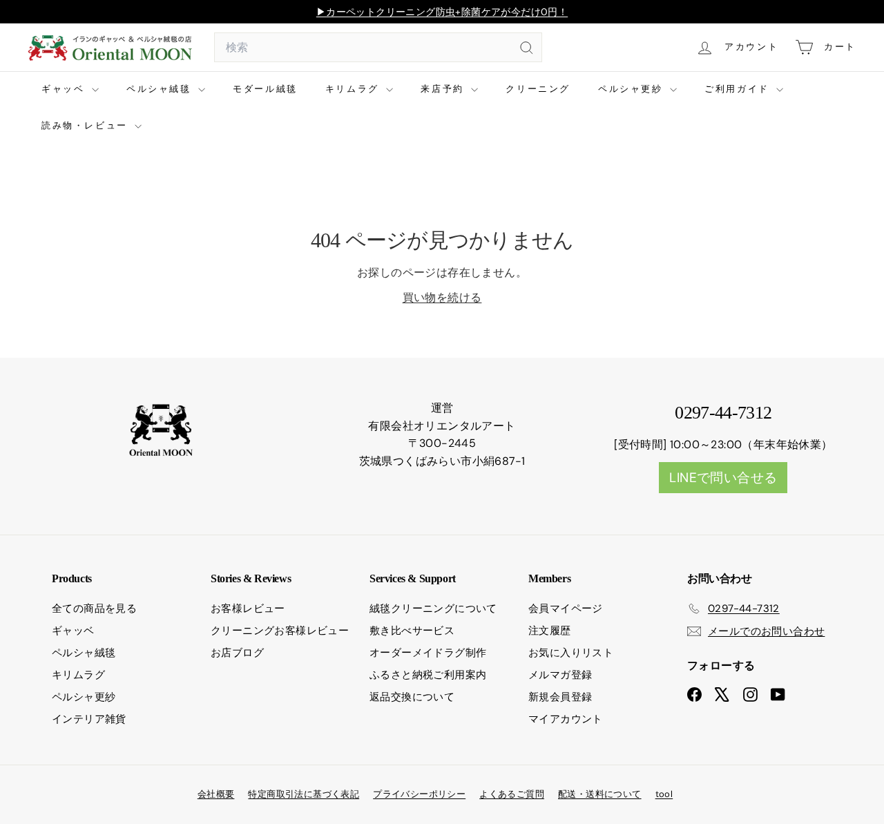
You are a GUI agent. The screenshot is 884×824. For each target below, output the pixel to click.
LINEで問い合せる (723, 477)
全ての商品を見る (94, 608)
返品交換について (411, 697)
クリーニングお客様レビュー (280, 631)
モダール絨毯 (265, 89)
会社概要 (216, 794)
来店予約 (444, 89)
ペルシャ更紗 (632, 89)
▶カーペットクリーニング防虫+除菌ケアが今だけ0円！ (442, 12)
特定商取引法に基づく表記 (303, 794)
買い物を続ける (442, 297)
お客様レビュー (248, 608)
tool (664, 794)
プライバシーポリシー (419, 794)
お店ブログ (237, 653)
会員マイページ (565, 608)
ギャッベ (64, 89)
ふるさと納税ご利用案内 (427, 675)
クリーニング (538, 89)
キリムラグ (354, 89)
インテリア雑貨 (89, 719)
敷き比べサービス (411, 631)
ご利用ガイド (738, 89)
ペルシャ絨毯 (160, 89)
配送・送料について (600, 794)
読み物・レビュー (86, 125)
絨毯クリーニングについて (433, 608)
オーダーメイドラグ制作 (427, 653)
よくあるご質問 (511, 794)
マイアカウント (565, 719)
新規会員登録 (560, 697)
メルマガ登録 (560, 675)
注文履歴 (549, 631)
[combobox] (378, 47)
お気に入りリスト (570, 653)
